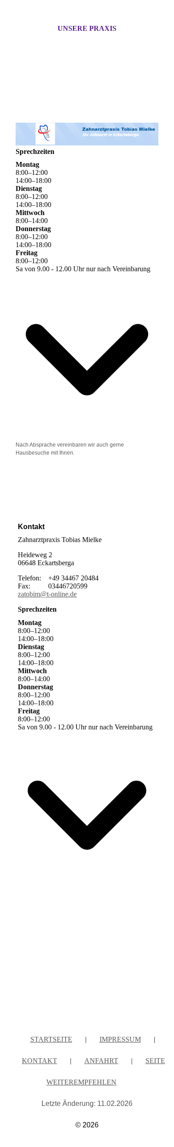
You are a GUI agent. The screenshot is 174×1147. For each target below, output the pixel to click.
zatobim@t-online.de (47, 594)
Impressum (120, 1039)
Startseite (51, 1039)
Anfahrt (101, 1060)
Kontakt (39, 1060)
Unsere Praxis (87, 28)
